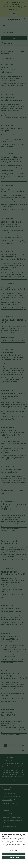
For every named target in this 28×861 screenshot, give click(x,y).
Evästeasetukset (14, 850)
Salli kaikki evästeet (14, 857)
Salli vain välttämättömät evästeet (14, 853)
